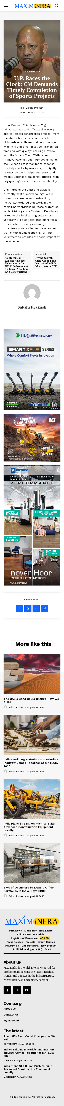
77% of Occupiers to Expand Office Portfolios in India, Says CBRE (29, 889)
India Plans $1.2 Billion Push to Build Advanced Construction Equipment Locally (29, 827)
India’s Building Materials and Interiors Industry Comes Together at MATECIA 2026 (31, 763)
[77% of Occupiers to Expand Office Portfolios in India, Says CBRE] (32, 863)
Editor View (10, 1044)
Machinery (10, 1077)
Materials (9, 1060)
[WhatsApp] (27, 608)
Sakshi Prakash (34, 107)
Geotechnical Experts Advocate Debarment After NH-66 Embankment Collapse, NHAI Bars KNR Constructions (16, 265)
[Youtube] (27, 990)
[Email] (44, 608)
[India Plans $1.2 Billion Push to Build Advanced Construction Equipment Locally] (32, 799)
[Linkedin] (36, 608)
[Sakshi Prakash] (32, 292)
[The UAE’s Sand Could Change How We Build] (32, 674)
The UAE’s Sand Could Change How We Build (31, 700)
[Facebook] (19, 608)
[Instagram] (17, 990)
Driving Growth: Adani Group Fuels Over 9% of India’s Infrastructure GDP (46, 262)
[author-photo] (6, 707)
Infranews (32, 71)
